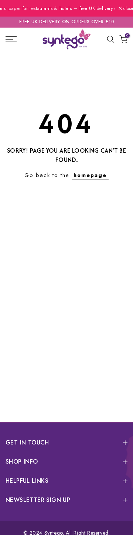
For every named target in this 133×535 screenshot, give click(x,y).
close (127, 8)
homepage (90, 175)
